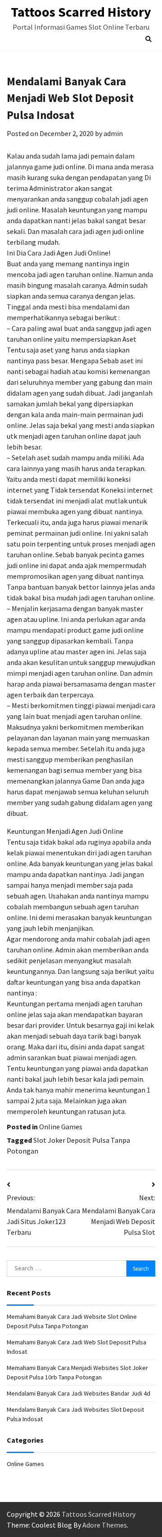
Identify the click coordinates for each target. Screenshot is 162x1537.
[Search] (148, 39)
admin (113, 133)
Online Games (60, 1126)
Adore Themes (104, 1524)
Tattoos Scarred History (81, 11)
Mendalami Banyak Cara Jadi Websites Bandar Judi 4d (78, 1393)
